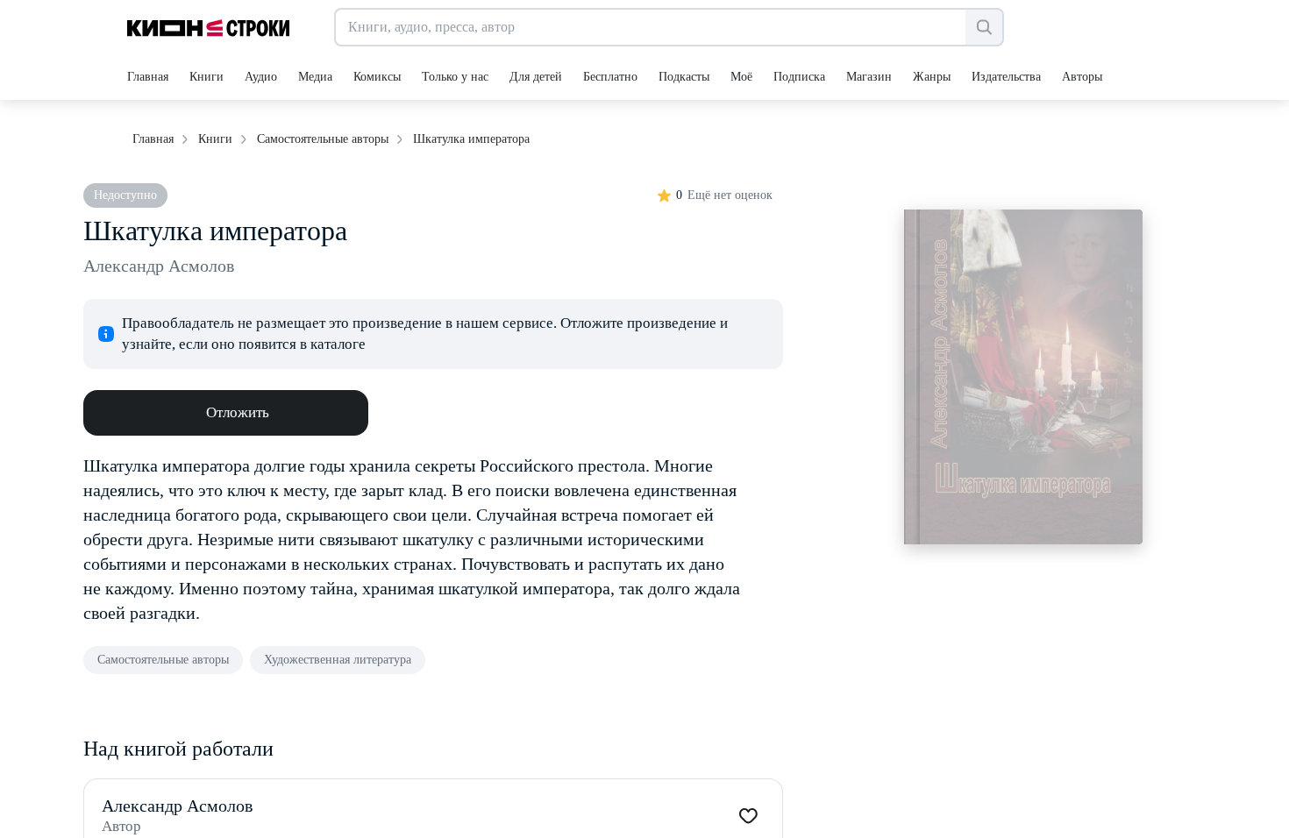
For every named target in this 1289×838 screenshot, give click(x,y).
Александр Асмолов (158, 265)
